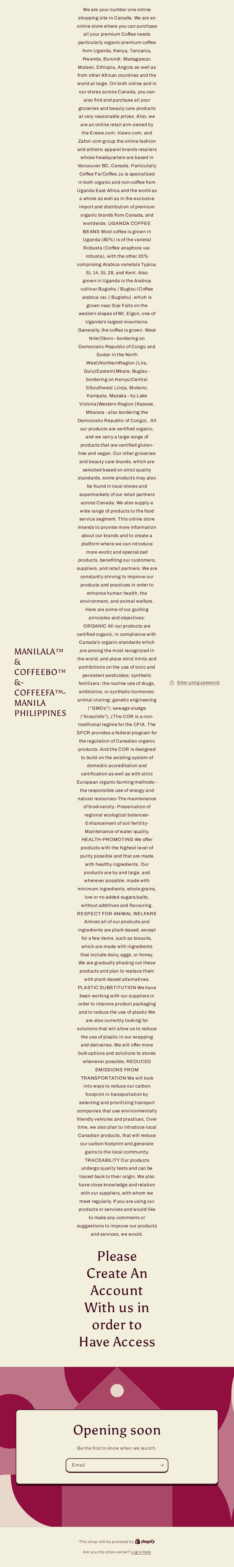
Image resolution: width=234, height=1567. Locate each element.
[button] (194, 682)
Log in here (141, 1552)
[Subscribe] (161, 1465)
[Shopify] (145, 1542)
